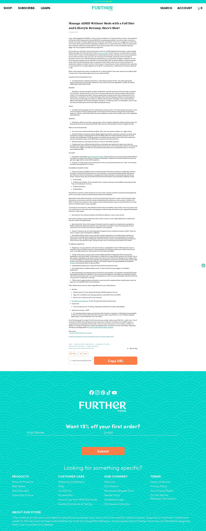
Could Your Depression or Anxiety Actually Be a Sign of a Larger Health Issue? (91, 336)
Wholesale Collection (117, 504)
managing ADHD (92, 346)
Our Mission (111, 486)
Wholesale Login (114, 499)
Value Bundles (20, 491)
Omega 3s (73, 263)
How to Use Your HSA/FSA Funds (77, 499)
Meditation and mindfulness (80, 301)
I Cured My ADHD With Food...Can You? (80, 333)
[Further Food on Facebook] (91, 392)
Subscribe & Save (22, 495)
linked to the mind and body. (95, 156)
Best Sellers (19, 486)
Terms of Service (160, 482)
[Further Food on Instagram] (97, 392)
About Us (109, 482)
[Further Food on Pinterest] (103, 392)
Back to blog (133, 348)
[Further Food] (102, 8)
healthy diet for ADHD (76, 346)
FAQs (61, 486)
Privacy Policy (158, 486)
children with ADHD (102, 344)
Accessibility (65, 495)
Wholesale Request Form (119, 491)
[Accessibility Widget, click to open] (203, 265)
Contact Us (64, 491)
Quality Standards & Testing (75, 504)
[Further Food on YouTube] (114, 392)
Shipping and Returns (71, 482)
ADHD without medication (84, 344)
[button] (8, 8)
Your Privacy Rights (161, 491)
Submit (103, 451)
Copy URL (115, 360)
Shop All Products (22, 482)
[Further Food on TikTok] (109, 392)
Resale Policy (112, 495)
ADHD (70, 344)
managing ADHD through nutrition (81, 348)
